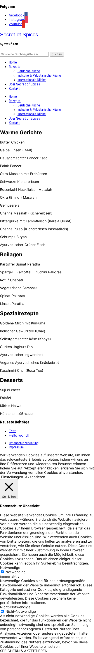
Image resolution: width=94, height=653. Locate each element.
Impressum (16, 447)
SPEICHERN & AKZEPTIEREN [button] (23, 651)
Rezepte (15, 67)
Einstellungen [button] (12, 477)
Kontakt (14, 89)
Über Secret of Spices (24, 84)
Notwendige (15, 572)
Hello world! (19, 435)
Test (12, 431)
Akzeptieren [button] (35, 477)
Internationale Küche (31, 80)
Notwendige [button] (10, 567)
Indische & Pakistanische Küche (39, 75)
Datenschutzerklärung (23, 443)
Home (13, 62)
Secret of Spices (19, 34)
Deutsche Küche (28, 71)
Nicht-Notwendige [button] (15, 607)
